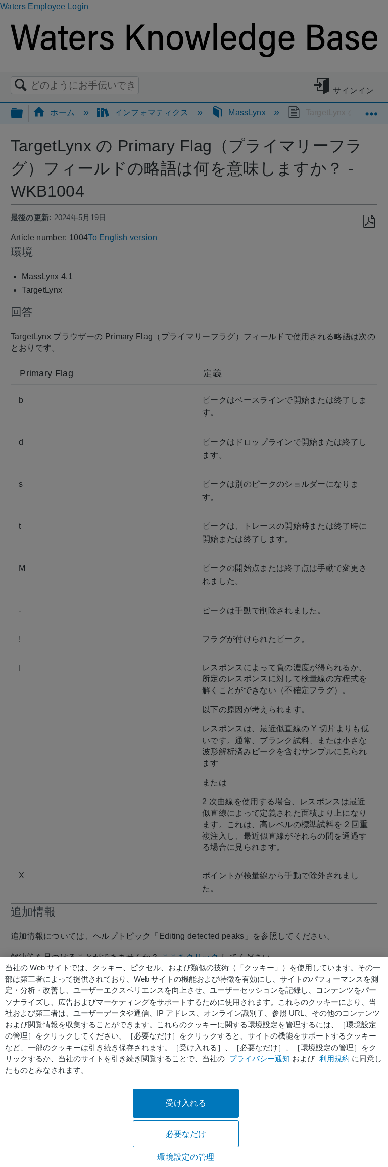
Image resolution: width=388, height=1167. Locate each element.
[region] (194, 1062)
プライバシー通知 (259, 1058)
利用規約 (334, 1058)
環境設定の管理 (185, 1157)
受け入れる (186, 1103)
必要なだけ (186, 1134)
